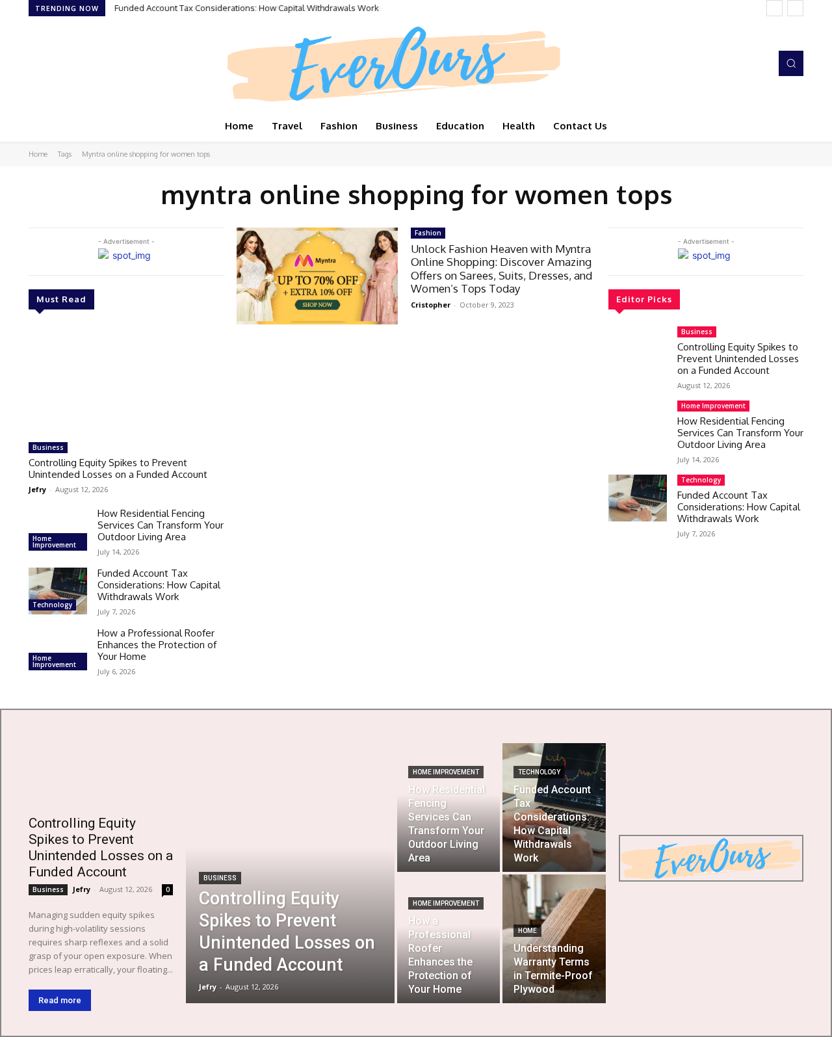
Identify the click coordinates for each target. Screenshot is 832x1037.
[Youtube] (92, 64)
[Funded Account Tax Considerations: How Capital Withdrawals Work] (58, 591)
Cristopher (430, 304)
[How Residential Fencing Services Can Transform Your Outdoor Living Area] (58, 531)
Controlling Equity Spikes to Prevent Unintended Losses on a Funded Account (118, 468)
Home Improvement (54, 541)
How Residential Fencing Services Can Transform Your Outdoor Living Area (161, 525)
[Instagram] (56, 64)
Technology (52, 604)
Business (48, 447)
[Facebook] (38, 64)
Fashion (428, 232)
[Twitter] (74, 64)
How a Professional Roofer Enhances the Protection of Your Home (244, 8)
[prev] (774, 8)
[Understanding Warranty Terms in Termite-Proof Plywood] (553, 938)
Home (38, 154)
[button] (791, 63)
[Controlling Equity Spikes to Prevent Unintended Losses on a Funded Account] (126, 381)
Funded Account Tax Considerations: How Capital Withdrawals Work (159, 585)
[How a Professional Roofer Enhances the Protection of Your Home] (58, 650)
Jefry (37, 489)
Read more (59, 1000)
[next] (795, 8)
